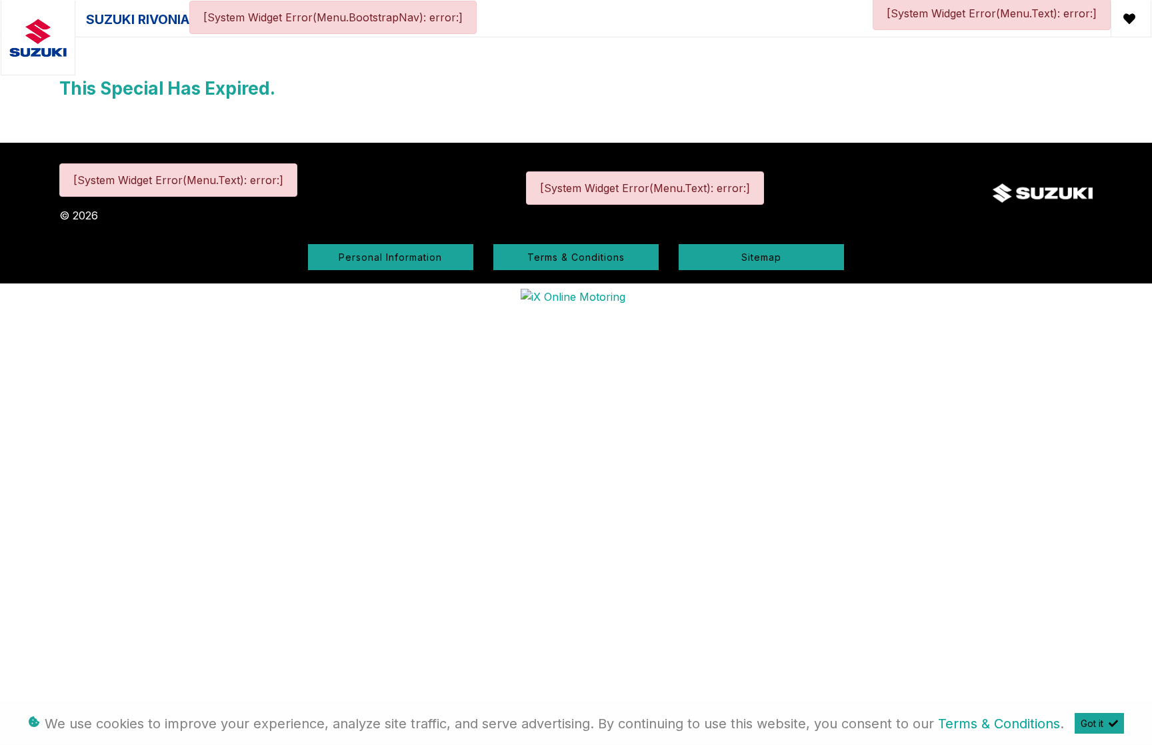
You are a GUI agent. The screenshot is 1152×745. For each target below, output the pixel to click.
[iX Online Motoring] (576, 295)
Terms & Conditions (576, 257)
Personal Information (390, 257)
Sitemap (761, 257)
